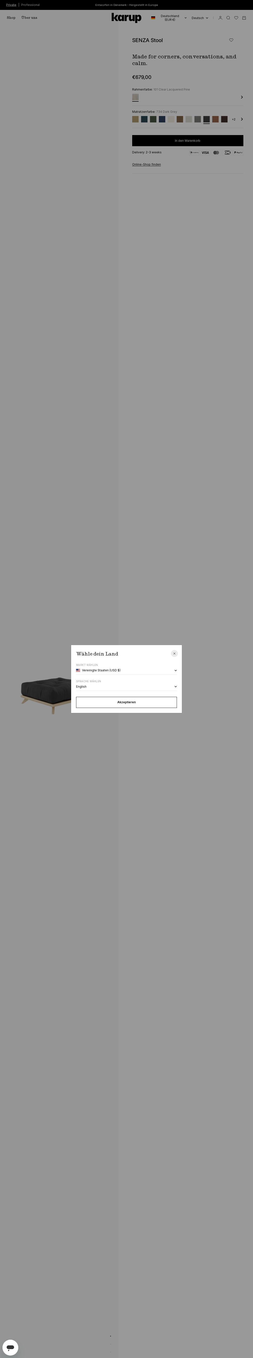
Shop (11, 17)
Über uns (29, 17)
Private (11, 4)
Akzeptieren (126, 702)
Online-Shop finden (146, 164)
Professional (30, 4)
